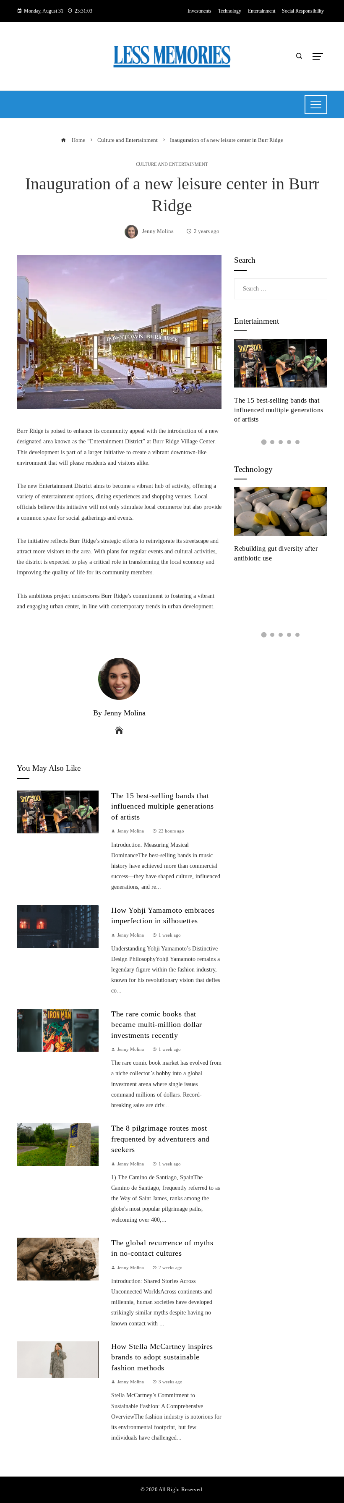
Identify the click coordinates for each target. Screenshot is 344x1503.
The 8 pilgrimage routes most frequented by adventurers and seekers (160, 1139)
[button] (264, 442)
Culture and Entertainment (172, 164)
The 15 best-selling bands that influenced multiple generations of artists (162, 806)
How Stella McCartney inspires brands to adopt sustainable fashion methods (162, 1357)
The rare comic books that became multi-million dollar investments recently (156, 1025)
